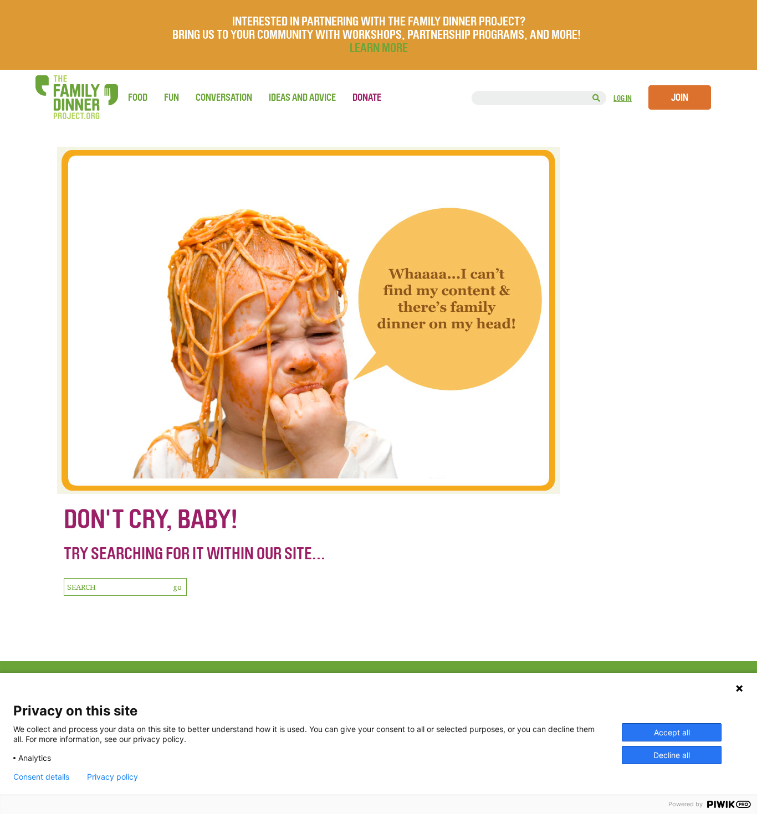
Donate (366, 97)
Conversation (224, 97)
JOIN (679, 97)
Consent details (41, 776)
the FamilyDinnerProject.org (76, 97)
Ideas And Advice (302, 97)
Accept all (672, 732)
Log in (622, 98)
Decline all (671, 755)
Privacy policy (112, 776)
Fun (171, 97)
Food (137, 97)
